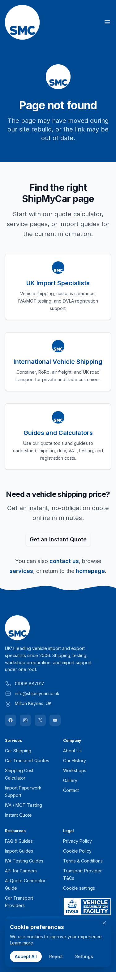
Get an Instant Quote (58, 539)
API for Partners (21, 870)
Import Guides (19, 851)
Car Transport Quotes (27, 760)
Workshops (74, 770)
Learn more (21, 942)
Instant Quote (18, 815)
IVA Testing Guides (24, 860)
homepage (90, 571)
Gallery (70, 780)
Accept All (26, 956)
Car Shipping (18, 750)
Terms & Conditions (83, 860)
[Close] (104, 923)
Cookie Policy (77, 851)
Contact (71, 790)
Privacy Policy (77, 841)
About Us (72, 750)
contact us (64, 561)
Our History (74, 760)
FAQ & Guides (19, 841)
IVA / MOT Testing (23, 805)
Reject (56, 956)
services (21, 571)
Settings (84, 956)
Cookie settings (79, 888)
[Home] (22, 22)
